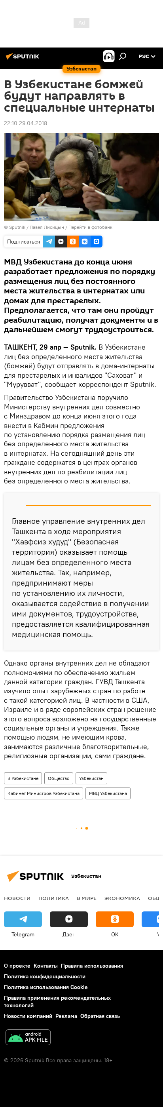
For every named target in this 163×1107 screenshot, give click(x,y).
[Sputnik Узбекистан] (24, 59)
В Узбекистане (23, 778)
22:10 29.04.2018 (25, 123)
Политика (53, 898)
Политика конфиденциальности (44, 976)
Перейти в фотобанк (90, 227)
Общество (59, 778)
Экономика (122, 898)
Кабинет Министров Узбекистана (44, 793)
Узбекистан (91, 778)
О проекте (17, 965)
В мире (87, 898)
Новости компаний (28, 1016)
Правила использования (92, 965)
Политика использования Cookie (46, 987)
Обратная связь (100, 1016)
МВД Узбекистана (108, 793)
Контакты (46, 965)
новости (17, 898)
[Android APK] (28, 1038)
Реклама (66, 1016)
